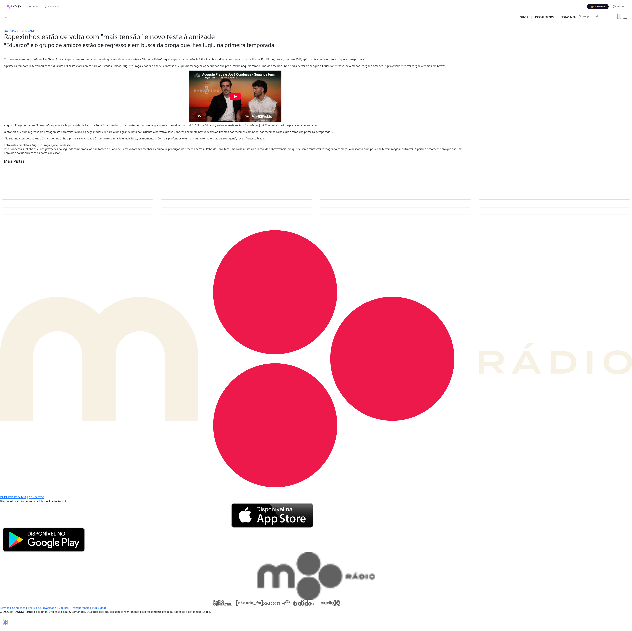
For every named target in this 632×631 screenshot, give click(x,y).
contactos (36, 497)
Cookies (64, 608)
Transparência (80, 608)
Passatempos (544, 17)
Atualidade (27, 31)
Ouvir (525, 17)
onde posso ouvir (13, 497)
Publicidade (99, 608)
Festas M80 (568, 17)
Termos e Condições (12, 608)
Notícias (10, 31)
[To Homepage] (14, 6)
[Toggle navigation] (625, 17)
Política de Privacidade (42, 608)
